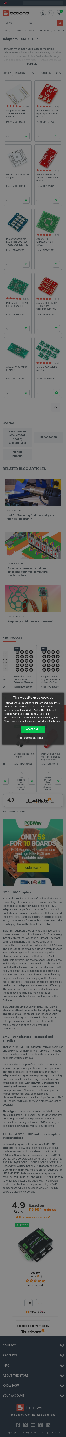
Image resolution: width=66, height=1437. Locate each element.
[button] (32, 737)
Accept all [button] (33, 729)
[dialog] (33, 719)
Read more (54, 721)
